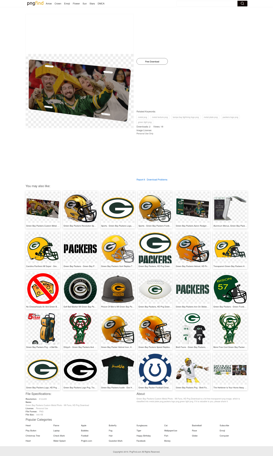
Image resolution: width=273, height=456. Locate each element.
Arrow (49, 3)
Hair (111, 435)
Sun (85, 3)
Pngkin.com (86, 440)
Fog (110, 430)
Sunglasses (141, 425)
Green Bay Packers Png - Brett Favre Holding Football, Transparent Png (208, 387)
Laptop (56, 430)
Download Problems (157, 179)
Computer (224, 435)
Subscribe (224, 425)
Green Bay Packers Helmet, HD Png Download (197, 266)
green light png (145, 122)
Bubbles (85, 430)
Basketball (197, 425)
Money (167, 440)
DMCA (101, 3)
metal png (142, 117)
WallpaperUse (170, 430)
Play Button (31, 430)
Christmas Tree (33, 435)
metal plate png (211, 117)
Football (84, 435)
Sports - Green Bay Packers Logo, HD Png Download (125, 225)
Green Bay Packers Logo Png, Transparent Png (85, 387)
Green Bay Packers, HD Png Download (156, 266)
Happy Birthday (143, 435)
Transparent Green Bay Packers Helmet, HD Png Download (240, 266)
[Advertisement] (80, 34)
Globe (194, 435)
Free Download (152, 61)
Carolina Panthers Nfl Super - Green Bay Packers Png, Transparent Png (58, 266)
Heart (28, 425)
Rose (194, 430)
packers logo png (230, 117)
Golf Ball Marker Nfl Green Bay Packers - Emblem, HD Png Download (95, 306)
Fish (166, 435)
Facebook (141, 440)
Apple (83, 425)
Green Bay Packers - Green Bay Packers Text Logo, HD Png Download (96, 266)
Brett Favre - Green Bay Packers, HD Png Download (199, 347)
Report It (140, 179)
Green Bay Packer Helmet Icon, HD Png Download (124, 347)
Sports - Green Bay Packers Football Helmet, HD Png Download (167, 225)
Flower (76, 3)
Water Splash (59, 440)
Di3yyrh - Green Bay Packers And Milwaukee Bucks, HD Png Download (96, 347)
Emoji (67, 3)
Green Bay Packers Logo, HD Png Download (46, 387)
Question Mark (116, 440)
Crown (58, 3)
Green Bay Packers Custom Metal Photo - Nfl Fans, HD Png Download (58, 225)
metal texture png (160, 117)
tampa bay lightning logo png (186, 117)
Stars (92, 3)
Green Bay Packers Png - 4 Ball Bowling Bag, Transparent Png (54, 347)
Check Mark (59, 435)
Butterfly (113, 425)
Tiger (138, 430)
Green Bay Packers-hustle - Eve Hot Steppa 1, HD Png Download (130, 387)
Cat (165, 425)
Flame (56, 425)
